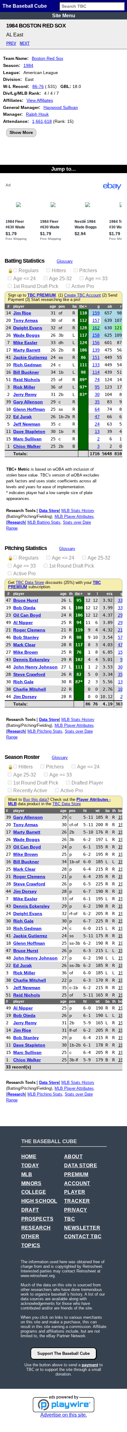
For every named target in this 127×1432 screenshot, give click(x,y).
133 (96, 364)
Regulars (28, 270)
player (18, 306)
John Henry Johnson (35, 666)
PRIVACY (75, 1210)
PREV (11, 43)
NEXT (25, 43)
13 (97, 431)
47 (97, 416)
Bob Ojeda (24, 607)
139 (96, 350)
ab (110, 306)
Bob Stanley (26, 637)
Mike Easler (25, 342)
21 (120, 629)
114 (96, 372)
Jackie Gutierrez (30, 357)
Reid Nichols (26, 379)
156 (96, 342)
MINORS (31, 1183)
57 (120, 637)
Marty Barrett (26, 350)
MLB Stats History (77, 510)
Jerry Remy (25, 394)
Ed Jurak (22, 416)
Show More (21, 132)
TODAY (30, 1165)
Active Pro (83, 286)
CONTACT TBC (82, 1236)
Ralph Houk (37, 114)
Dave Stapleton (29, 431)
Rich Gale (23, 681)
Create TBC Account (82, 295)
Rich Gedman (27, 364)
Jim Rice (22, 312)
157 (96, 320)
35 (97, 401)
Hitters (59, 270)
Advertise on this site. (63, 1414)
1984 (28, 65)
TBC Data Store (30, 583)
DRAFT (30, 1210)
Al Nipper (23, 622)
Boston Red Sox (47, 58)
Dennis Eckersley (31, 659)
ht (85, 811)
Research (16, 522)
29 (120, 615)
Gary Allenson (28, 401)
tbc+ (83, 306)
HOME (29, 1156)
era (110, 594)
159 (96, 312)
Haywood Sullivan (60, 107)
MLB (26, 1174)
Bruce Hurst (25, 600)
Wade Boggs (26, 335)
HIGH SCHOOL (39, 1201)
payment (90, 1365)
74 (97, 379)
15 (120, 652)
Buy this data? (36, 799)
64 (97, 409)
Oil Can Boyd (27, 615)
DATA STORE (80, 1165)
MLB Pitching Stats (44, 731)
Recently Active (30, 790)
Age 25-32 (60, 278)
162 (96, 327)
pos (62, 306)
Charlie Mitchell (29, 689)
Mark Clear (24, 644)
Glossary (65, 261)
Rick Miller (24, 387)
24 (97, 424)
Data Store (49, 510)
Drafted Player (87, 782)
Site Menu (63, 15)
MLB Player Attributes (74, 516)
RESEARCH (36, 1227)
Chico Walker (27, 446)
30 (97, 394)
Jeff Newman (26, 424)
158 (96, 335)
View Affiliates (40, 100)
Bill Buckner (26, 372)
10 (120, 689)
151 (96, 357)
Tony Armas (25, 320)
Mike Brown (25, 652)
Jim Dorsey (25, 696)
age (53, 306)
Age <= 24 (24, 278)
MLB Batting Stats (43, 522)
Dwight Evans (27, 327)
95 (97, 387)
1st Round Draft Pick (35, 286)
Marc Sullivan (27, 438)
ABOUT (73, 1156)
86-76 (38, 86)
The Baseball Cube (24, 6)
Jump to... (63, 169)
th (70, 594)
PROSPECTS (37, 1219)
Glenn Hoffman (29, 409)
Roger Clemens (29, 629)
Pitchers (88, 270)
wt (98, 811)
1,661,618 (42, 121)
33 (120, 600)
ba (74, 306)
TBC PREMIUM (41, 295)
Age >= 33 (96, 278)
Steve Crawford (29, 674)
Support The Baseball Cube (63, 1353)
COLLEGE (33, 1192)
